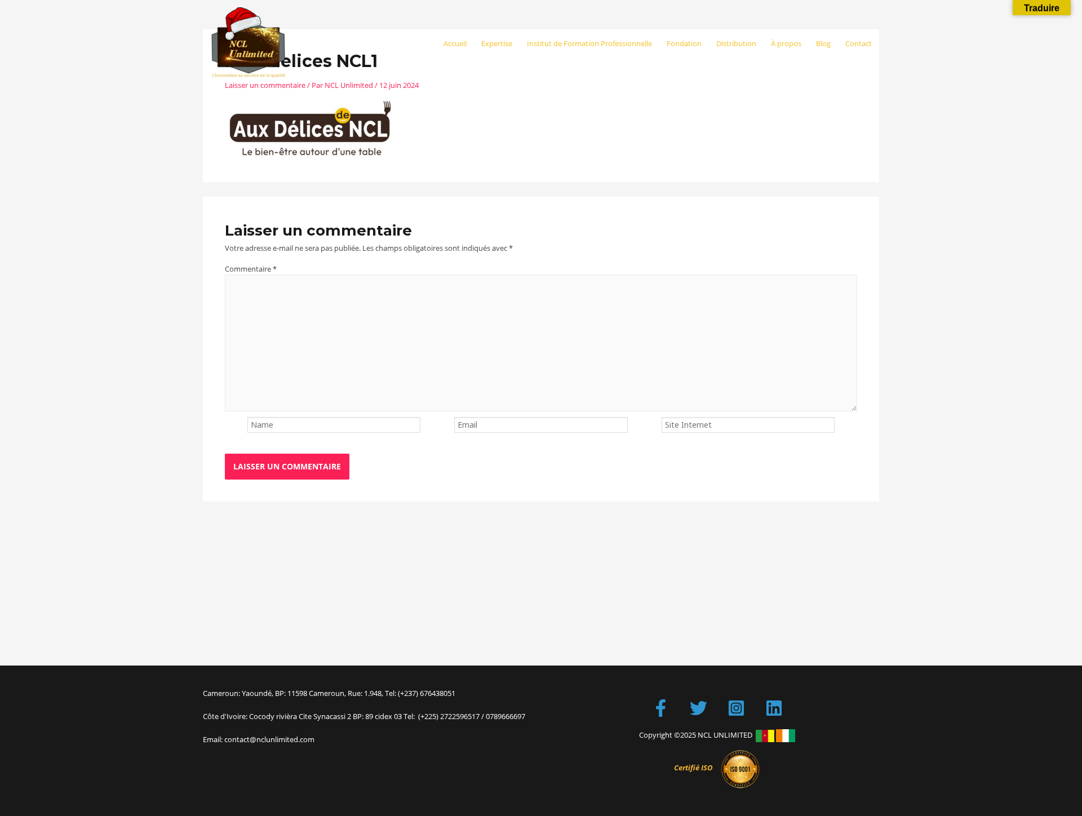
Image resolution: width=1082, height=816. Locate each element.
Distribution (736, 43)
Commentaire (251, 269)
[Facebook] (660, 708)
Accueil (455, 43)
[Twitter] (698, 708)
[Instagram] (736, 708)
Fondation (684, 43)
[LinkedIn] (774, 708)
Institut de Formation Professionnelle (589, 43)
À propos (786, 43)
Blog (823, 43)
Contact (858, 43)
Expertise (496, 43)
